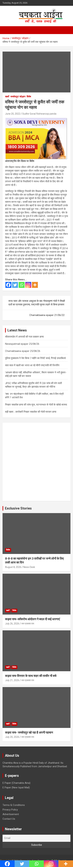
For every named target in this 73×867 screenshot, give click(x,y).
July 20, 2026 (12, 737)
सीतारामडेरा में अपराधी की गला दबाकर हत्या (24, 336)
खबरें (7, 96)
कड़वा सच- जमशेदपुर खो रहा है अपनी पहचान (29, 732)
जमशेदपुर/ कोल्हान (17, 96)
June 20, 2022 (12, 113)
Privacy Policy (10, 809)
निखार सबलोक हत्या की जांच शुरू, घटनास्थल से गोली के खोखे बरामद (36, 404)
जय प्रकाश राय (27, 623)
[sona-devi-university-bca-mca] (36, 119)
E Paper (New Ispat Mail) (16, 787)
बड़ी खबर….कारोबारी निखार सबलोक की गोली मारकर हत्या (30, 411)
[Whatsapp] (22, 285)
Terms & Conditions (14, 805)
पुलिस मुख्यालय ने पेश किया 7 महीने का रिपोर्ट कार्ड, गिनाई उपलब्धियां (35, 358)
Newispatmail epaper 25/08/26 (22, 343)
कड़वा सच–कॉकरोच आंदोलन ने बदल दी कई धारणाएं (32, 619)
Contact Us (9, 818)
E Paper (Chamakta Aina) (16, 782)
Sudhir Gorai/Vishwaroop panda (39, 113)
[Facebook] (8, 285)
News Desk (29, 567)
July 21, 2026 (12, 680)
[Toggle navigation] (7, 30)
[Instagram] (28, 285)
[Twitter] (15, 285)
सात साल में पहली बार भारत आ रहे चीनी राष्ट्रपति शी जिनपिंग (32, 365)
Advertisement (11, 814)
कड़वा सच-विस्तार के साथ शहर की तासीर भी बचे (30, 676)
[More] (35, 285)
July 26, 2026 (12, 623)
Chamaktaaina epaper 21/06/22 (47, 315)
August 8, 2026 (13, 567)
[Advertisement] (36, 461)
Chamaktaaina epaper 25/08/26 (22, 351)
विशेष (29, 96)
